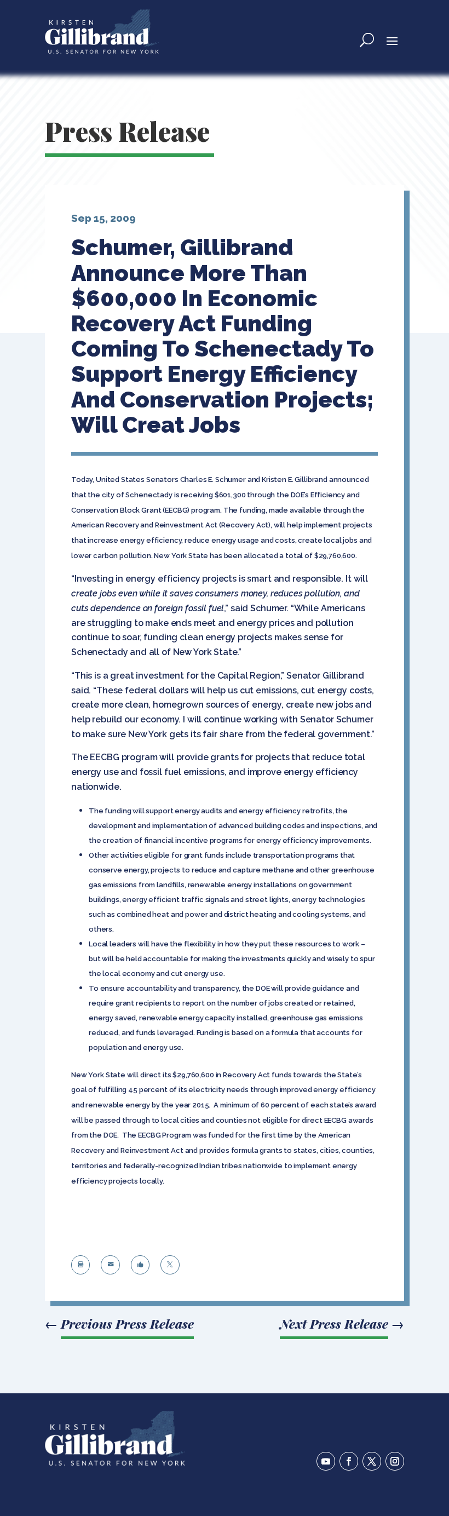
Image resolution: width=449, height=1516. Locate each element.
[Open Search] (367, 40)
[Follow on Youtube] (325, 1461)
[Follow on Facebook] (348, 1461)
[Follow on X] (371, 1461)
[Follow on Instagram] (394, 1461)
